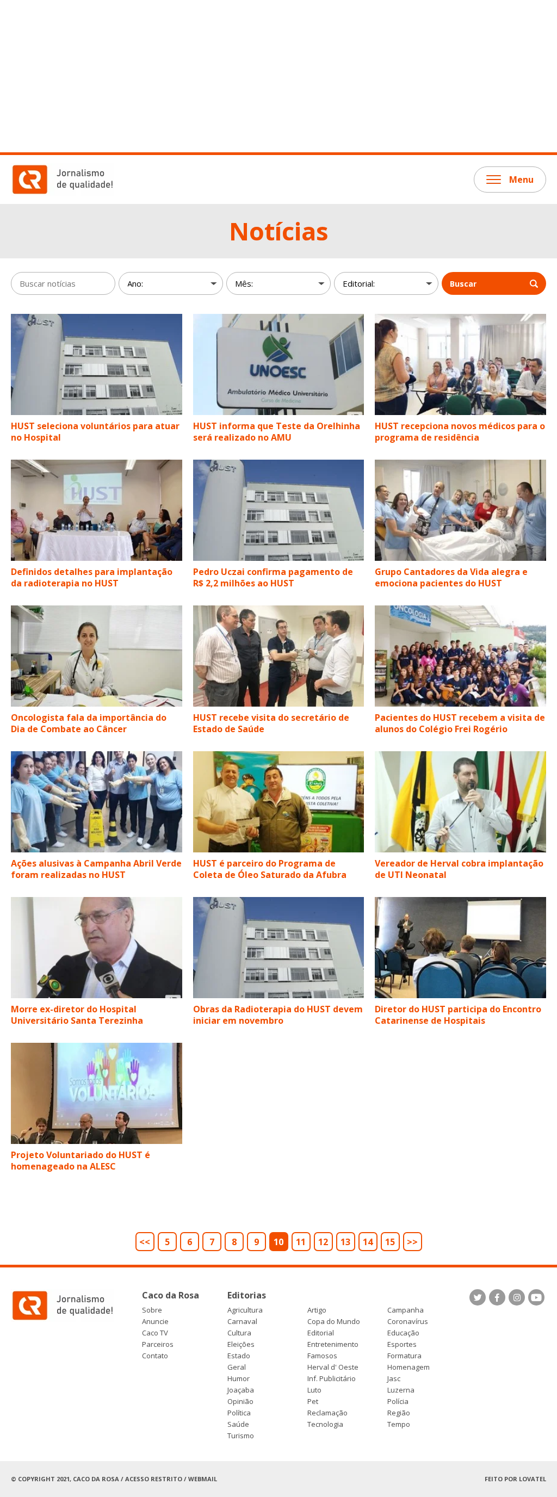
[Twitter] (477, 1297)
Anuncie (155, 1321)
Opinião (240, 1401)
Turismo (240, 1435)
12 (323, 1242)
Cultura (239, 1333)
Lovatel (532, 1479)
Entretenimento (332, 1344)
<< (144, 1242)
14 (368, 1242)
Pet (312, 1401)
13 (345, 1242)
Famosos (322, 1355)
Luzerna (400, 1390)
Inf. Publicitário (331, 1378)
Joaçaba (240, 1390)
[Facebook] (497, 1297)
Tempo (398, 1424)
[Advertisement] (278, 76)
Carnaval (242, 1321)
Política (239, 1412)
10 (278, 1242)
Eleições (241, 1344)
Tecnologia (325, 1424)
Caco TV (155, 1333)
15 (390, 1242)
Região (398, 1412)
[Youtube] (536, 1297)
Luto (314, 1390)
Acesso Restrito (153, 1479)
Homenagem (408, 1367)
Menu (521, 179)
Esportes (402, 1344)
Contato (155, 1355)
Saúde (238, 1424)
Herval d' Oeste (332, 1367)
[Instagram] (517, 1297)
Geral (236, 1367)
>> (412, 1242)
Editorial (320, 1333)
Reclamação (327, 1412)
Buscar (463, 284)
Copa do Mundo (333, 1321)
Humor (238, 1378)
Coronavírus (407, 1321)
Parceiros (158, 1344)
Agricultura (245, 1310)
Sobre (152, 1310)
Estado (238, 1355)
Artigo (316, 1310)
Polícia (398, 1401)
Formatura (404, 1355)
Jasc (393, 1378)
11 (301, 1242)
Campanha (405, 1310)
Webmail (202, 1479)
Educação (403, 1333)
